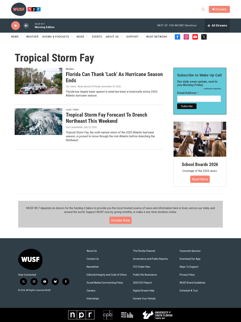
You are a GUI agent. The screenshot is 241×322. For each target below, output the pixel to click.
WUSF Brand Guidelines (192, 282)
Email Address (188, 93)
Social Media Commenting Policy (105, 282)
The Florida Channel (144, 251)
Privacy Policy (187, 274)
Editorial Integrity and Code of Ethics (107, 274)
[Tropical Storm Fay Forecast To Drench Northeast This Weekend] (38, 121)
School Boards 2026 (200, 164)
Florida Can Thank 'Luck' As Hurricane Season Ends (114, 77)
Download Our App (190, 259)
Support (132, 36)
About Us (92, 251)
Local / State (72, 109)
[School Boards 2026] (200, 139)
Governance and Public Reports (150, 259)
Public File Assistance (145, 274)
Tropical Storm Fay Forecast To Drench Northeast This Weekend (106, 118)
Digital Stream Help (143, 290)
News (15, 36)
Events (97, 36)
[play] (15, 26)
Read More (200, 179)
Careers (91, 290)
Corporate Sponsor (190, 251)
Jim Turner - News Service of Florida (83, 86)
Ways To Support (189, 267)
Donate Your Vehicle (144, 298)
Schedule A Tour (189, 290)
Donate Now (120, 220)
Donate (220, 9)
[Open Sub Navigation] (21, 36)
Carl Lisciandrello (74, 127)
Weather (32, 36)
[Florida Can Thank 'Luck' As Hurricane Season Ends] (38, 81)
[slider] (31, 25)
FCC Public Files (141, 267)
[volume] (26, 26)
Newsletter (93, 267)
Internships (93, 298)
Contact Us (93, 259)
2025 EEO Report (142, 282)
